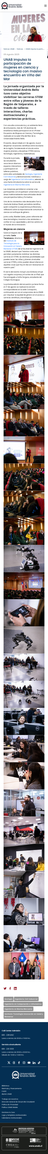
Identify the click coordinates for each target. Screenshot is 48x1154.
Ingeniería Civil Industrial (26, 999)
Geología (28, 174)
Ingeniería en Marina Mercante (17, 184)
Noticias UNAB (9, 49)
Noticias (20, 49)
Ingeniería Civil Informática (22, 179)
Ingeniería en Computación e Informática (23, 1004)
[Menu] (45, 5)
